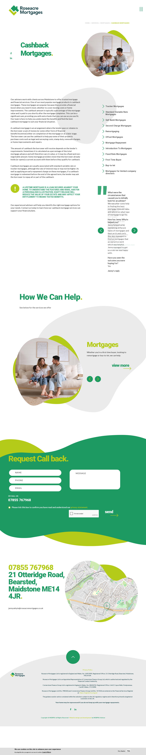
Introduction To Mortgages (119, 148)
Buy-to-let (110, 165)
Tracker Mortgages (115, 106)
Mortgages (105, 23)
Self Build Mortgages (116, 120)
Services (95, 23)
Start (135, 297)
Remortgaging (112, 131)
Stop (136, 297)
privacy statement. (79, 529)
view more (120, 388)
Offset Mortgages (114, 137)
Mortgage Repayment (116, 143)
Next (134, 242)
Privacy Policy (87, 692)
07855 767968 (19, 522)
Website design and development (80, 740)
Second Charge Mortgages (118, 126)
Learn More (46, 752)
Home (87, 23)
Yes (128, 751)
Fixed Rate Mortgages (116, 154)
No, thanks (121, 751)
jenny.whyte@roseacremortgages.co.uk (25, 630)
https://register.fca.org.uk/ (89, 715)
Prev (101, 242)
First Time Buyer (113, 160)
